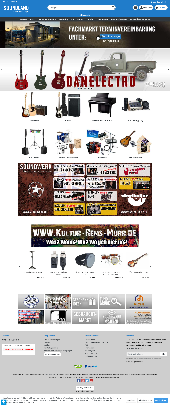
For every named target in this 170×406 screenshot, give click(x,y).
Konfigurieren (160, 400)
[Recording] (135, 105)
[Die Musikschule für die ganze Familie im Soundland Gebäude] (139, 317)
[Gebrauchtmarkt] (85, 317)
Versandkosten (50, 374)
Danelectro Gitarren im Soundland (85, 70)
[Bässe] (68, 105)
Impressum (89, 348)
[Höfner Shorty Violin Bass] (137, 260)
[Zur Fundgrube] (112, 301)
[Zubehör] (102, 142)
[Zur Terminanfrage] (85, 34)
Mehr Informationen (27, 402)
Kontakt (86, 15)
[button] (3, 402)
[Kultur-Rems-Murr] (85, 235)
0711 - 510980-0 (10, 1)
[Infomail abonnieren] (163, 354)
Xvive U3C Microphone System (58, 273)
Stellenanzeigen (91, 356)
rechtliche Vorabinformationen (97, 342)
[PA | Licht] (34, 142)
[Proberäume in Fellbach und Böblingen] (139, 301)
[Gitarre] (34, 105)
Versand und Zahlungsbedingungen (58, 351)
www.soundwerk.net (134, 348)
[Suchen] (113, 7)
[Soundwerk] (135, 142)
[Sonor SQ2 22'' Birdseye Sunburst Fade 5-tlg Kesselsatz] (111, 260)
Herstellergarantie (51, 348)
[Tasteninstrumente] (102, 105)
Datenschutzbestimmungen (147, 359)
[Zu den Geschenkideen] (85, 301)
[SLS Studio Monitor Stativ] (32, 260)
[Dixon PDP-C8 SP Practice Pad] (85, 260)
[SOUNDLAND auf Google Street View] (58, 301)
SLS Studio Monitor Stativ (32, 272)
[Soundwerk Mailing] (112, 317)
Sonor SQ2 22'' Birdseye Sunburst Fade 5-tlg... (111, 273)
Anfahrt (47, 345)
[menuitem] (81, 7)
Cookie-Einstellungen (52, 340)
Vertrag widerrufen (52, 354)
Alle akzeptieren (145, 400)
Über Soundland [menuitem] (159, 2)
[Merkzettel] (135, 7)
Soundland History (92, 353)
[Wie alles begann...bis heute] (31, 301)
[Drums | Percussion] (68, 142)
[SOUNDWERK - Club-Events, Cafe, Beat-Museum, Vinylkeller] (85, 189)
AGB (86, 345)
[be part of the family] (31, 317)
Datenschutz (90, 340)
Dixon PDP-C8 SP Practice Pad (85, 273)
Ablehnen (131, 400)
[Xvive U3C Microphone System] (58, 260)
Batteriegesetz (90, 351)
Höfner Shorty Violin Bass (138, 272)
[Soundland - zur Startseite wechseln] (16, 9)
